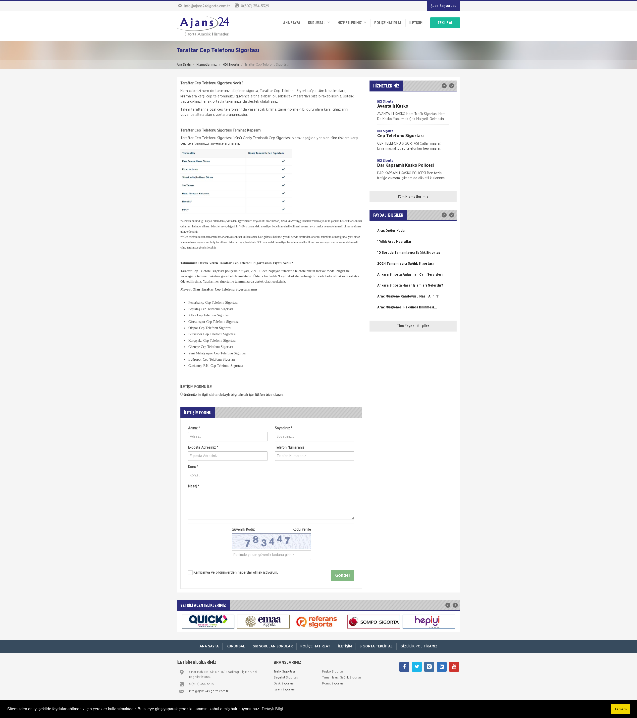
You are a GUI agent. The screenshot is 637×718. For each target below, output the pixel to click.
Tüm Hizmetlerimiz (413, 197)
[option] (413, 112)
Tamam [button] (621, 709)
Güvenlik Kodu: (271, 529)
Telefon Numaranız (289, 447)
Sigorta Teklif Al (376, 646)
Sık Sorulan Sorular (273, 646)
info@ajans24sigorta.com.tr (208, 691)
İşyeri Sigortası (284, 689)
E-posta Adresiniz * (203, 447)
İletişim (416, 23)
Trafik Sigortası (284, 671)
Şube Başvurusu (443, 6)
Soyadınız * (283, 428)
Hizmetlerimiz (207, 64)
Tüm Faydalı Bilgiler (413, 326)
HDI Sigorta (231, 64)
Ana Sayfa (184, 64)
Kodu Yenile (302, 529)
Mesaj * (193, 486)
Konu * (193, 467)
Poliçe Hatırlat (388, 23)
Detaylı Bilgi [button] (272, 709)
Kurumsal (317, 23)
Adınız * (194, 428)
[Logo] (203, 26)
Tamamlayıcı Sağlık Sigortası (342, 677)
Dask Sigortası (284, 683)
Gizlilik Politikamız (418, 646)
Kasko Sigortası (333, 671)
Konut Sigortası (333, 683)
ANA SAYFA (291, 23)
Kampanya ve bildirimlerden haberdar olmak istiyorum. (235, 572)
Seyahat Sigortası (286, 677)
